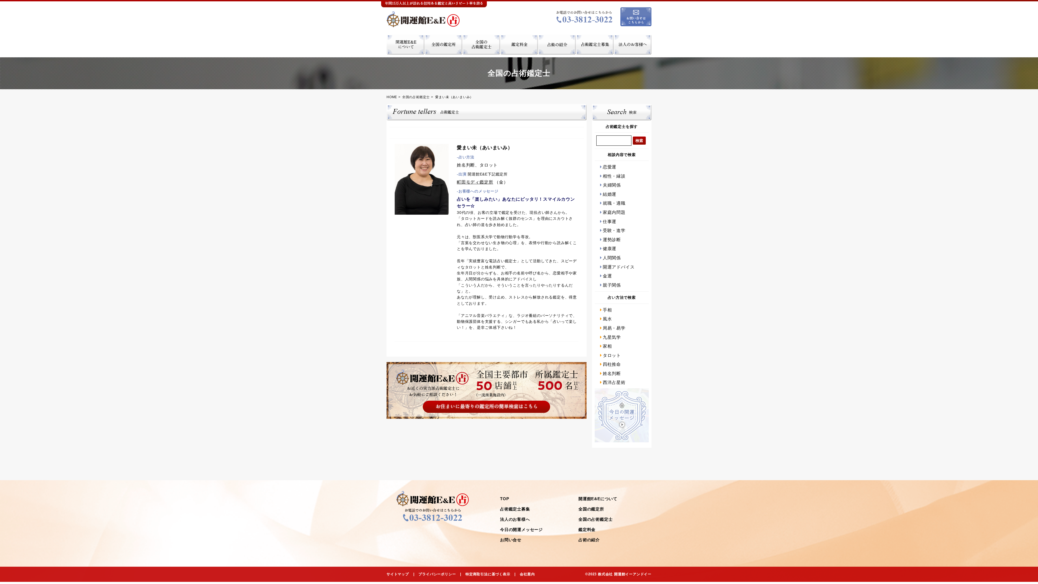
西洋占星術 (614, 382)
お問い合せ (510, 539)
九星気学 (612, 337)
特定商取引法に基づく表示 (487, 574)
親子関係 (612, 285)
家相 (607, 346)
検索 (639, 140)
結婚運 (609, 194)
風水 (607, 319)
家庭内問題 (614, 212)
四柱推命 (612, 364)
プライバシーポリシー (437, 574)
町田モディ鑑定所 (475, 182)
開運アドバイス (618, 267)
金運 (607, 276)
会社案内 (527, 574)
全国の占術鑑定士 (416, 97)
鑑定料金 (586, 529)
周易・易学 (614, 328)
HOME (392, 97)
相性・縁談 (614, 176)
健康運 (609, 248)
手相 (607, 310)
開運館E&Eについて (597, 498)
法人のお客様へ (515, 519)
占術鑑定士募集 (515, 509)
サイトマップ (398, 574)
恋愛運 (609, 167)
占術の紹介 (589, 539)
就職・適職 (614, 203)
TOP (504, 498)
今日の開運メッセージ (521, 529)
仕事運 (609, 221)
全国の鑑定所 (591, 509)
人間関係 (612, 258)
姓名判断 (612, 373)
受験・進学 (614, 230)
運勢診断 (612, 239)
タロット (612, 355)
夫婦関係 (612, 185)
